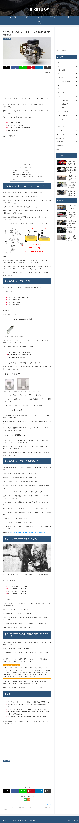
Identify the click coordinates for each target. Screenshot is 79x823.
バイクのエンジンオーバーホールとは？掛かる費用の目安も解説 (27, 532)
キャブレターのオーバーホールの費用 (22, 174)
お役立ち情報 (7, 760)
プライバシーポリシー (23, 820)
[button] (47, 67)
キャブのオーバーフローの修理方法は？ (22, 172)
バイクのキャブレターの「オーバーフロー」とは (25, 167)
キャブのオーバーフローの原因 (20, 170)
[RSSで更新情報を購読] (28, 799)
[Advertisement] (27, 85)
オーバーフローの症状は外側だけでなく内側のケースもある (27, 176)
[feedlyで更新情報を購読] (25, 799)
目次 (25, 164)
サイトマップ (13, 820)
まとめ (14, 179)
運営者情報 (32, 820)
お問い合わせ (4, 820)
